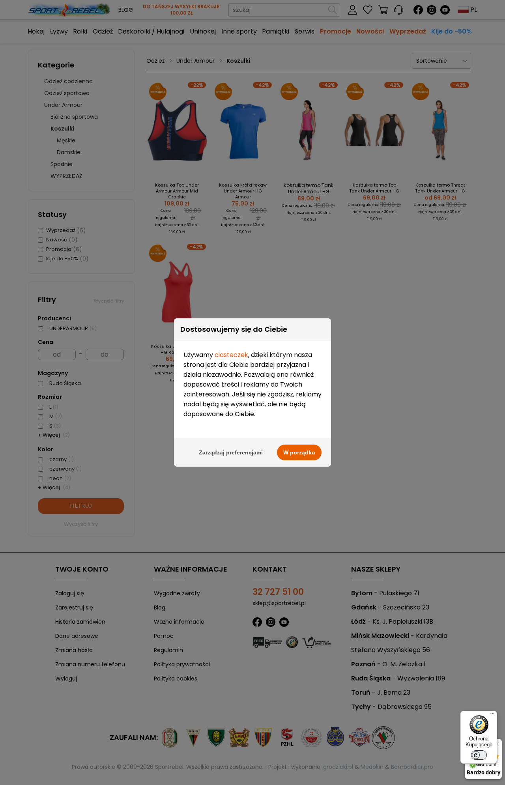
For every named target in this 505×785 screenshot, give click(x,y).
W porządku (299, 452)
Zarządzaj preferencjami (231, 452)
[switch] (479, 755)
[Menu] (492, 715)
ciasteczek (231, 354)
